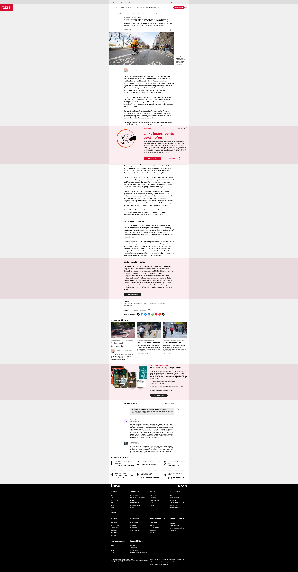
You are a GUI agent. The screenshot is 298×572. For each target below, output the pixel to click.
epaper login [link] (183, 2)
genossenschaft (174, 498)
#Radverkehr (153, 303)
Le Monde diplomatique (177, 528)
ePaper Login (134, 550)
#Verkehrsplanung (138, 303)
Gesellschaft (114, 500)
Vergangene (153, 530)
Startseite (113, 13)
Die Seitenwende (155, 500)
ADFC (167, 166)
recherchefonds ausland (177, 503)
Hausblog (153, 498)
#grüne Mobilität (161, 303)
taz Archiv (173, 530)
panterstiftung (174, 505)
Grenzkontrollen (135, 503)
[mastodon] (179, 486)
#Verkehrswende (128, 303)
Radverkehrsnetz (133, 76)
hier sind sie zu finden (142, 413)
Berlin (112, 508)
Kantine (113, 548)
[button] (186, 7)
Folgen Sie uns (172, 486)
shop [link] (125, 2)
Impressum (167, 562)
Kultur (112, 503)
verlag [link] (112, 2)
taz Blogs (172, 523)
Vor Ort (152, 525)
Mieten (132, 508)
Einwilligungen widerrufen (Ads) (159, 564)
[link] (114, 7)
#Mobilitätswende (128, 305)
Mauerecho (114, 530)
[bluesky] (182, 486)
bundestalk (114, 523)
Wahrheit (113, 513)
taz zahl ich (173, 500)
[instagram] (186, 486)
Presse (152, 505)
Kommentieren (134, 310)
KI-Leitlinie (183, 559)
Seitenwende (178, 562)
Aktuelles (153, 495)
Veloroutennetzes (130, 244)
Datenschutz (160, 562)
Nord (118, 13)
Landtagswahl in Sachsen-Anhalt (138, 499)
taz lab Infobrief (134, 530)
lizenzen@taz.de (121, 561)
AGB (173, 562)
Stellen (152, 503)
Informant (153, 562)
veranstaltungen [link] (119, 2)
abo (171, 495)
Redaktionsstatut (162, 559)
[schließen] (185, 128)
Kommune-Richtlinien (173, 559)
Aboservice (133, 547)
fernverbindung (115, 525)
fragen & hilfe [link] (131, 2)
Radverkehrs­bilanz (130, 83)
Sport (112, 505)
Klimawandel (134, 495)
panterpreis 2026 (175, 508)
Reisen (112, 545)
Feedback (133, 545)
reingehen (113, 535)
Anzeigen (113, 553)
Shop (112, 550)
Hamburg (124, 13)
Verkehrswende (141, 99)
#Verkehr (146, 303)
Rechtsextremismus (136, 505)
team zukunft (134, 523)
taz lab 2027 (153, 532)
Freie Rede (114, 532)
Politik (112, 495)
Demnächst (153, 523)
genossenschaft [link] (175, 2)
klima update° (115, 527)
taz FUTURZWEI (174, 525)
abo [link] (169, 2)
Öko (112, 498)
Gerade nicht (180, 128)
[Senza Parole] (126, 443)
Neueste (167, 403)
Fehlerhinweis (143, 310)
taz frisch (133, 525)
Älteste (172, 403)
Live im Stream (154, 527)
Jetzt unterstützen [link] (132, 294)
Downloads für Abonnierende (138, 552)
